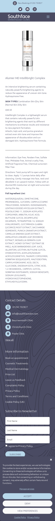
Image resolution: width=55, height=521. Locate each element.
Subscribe (15, 454)
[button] (51, 459)
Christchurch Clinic (22, 326)
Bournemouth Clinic (22, 320)
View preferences (27, 510)
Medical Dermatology (16, 368)
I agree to (20, 445)
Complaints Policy (14, 385)
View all (9, 339)
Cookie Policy (20, 517)
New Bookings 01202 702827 (30, 3)
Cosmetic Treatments (16, 363)
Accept (28, 496)
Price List (10, 374)
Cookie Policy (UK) (15, 401)
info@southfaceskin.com (25, 313)
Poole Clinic (18, 333)
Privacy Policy (33, 517)
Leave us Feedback (15, 379)
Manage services (26, 488)
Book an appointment (16, 357)
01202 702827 (20, 306)
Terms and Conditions (16, 396)
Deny (27, 503)
